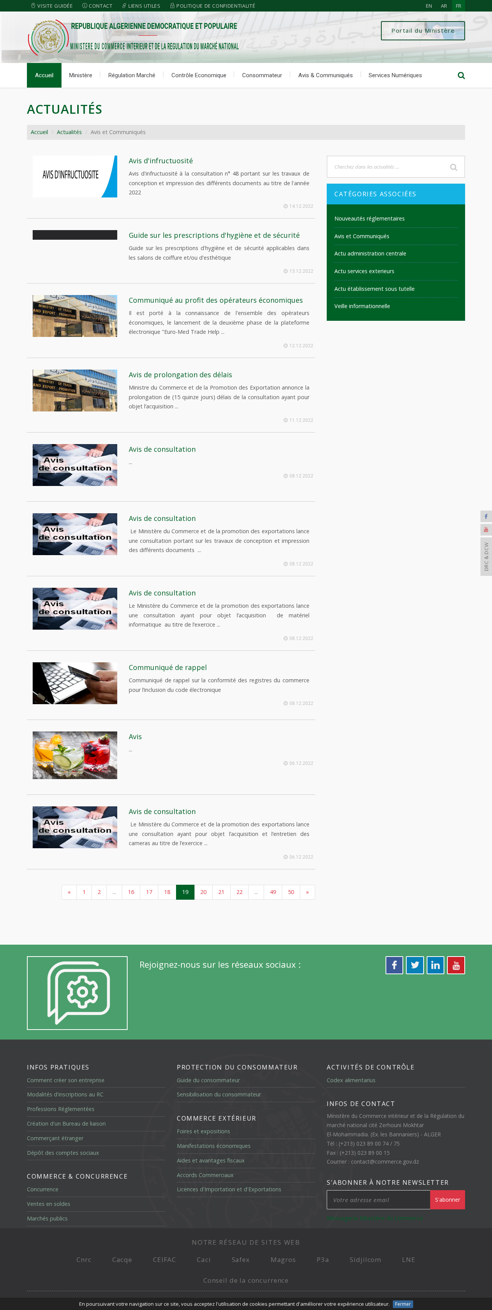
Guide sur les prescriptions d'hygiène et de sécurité (214, 235)
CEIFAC (164, 1259)
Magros (283, 1259)
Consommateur (262, 75)
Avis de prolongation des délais (180, 374)
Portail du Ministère (423, 30)
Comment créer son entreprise (66, 1080)
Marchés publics (47, 1218)
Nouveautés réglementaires (369, 218)
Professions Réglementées (61, 1109)
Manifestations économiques (214, 1145)
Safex (241, 1259)
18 (167, 891)
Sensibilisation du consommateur (219, 1094)
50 (291, 891)
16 (131, 891)
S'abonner (447, 1199)
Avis (135, 736)
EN (429, 5)
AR (444, 5)
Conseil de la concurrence (246, 1280)
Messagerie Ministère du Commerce (375, 1218)
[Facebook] (486, 516)
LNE (409, 1259)
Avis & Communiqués (325, 75)
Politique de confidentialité (215, 5)
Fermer (403, 1304)
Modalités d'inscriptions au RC (65, 1094)
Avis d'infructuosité (161, 160)
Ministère (80, 75)
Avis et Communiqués (361, 236)
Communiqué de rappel (168, 667)
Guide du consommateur (208, 1080)
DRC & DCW (486, 556)
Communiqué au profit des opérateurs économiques (216, 300)
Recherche (453, 167)
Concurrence (42, 1189)
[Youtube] (486, 530)
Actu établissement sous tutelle (374, 288)
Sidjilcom (365, 1259)
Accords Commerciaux (205, 1175)
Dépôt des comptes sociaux (63, 1152)
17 (149, 891)
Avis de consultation (162, 449)
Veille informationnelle (362, 306)
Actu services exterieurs (364, 271)
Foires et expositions (203, 1131)
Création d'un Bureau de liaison (66, 1123)
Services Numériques (395, 75)
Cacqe (122, 1259)
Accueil (44, 75)
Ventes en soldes (48, 1203)
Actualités (69, 132)
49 (273, 891)
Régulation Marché (131, 75)
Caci (204, 1259)
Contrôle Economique (198, 75)
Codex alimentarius (351, 1080)
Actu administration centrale (370, 253)
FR (458, 5)
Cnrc (83, 1259)
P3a (323, 1259)
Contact (99, 5)
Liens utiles (143, 5)
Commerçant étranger (55, 1138)
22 (239, 891)
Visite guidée (54, 5)
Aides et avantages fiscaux (211, 1160)
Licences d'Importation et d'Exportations (229, 1189)
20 (203, 891)
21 (221, 891)
